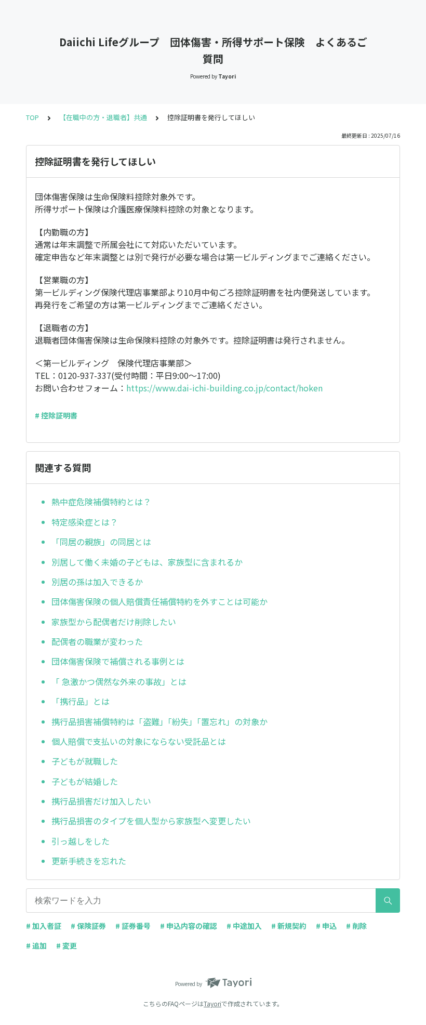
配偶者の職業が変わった (97, 641)
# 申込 (326, 926)
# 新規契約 (289, 926)
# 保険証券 (88, 926)
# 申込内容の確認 (188, 926)
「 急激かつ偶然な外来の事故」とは (119, 681)
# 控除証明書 (56, 415)
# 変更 (66, 945)
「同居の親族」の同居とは (101, 541)
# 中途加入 (244, 926)
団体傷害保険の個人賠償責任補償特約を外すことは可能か (159, 601)
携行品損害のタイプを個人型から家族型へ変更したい (151, 820)
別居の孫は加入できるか (97, 581)
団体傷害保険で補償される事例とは (117, 661)
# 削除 (356, 926)
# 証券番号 (133, 926)
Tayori (212, 1003)
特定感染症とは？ (84, 522)
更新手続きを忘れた (88, 861)
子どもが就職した (84, 761)
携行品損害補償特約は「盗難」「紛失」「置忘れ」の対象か (159, 721)
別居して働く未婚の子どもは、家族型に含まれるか (147, 562)
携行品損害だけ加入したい (101, 801)
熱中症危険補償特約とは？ (101, 501)
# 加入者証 (43, 926)
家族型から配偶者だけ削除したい (113, 621)
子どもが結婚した (84, 781)
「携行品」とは (80, 701)
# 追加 (36, 945)
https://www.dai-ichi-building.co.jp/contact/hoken (224, 388)
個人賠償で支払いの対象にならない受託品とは (138, 741)
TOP (32, 117)
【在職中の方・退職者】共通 (103, 117)
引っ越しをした (80, 841)
